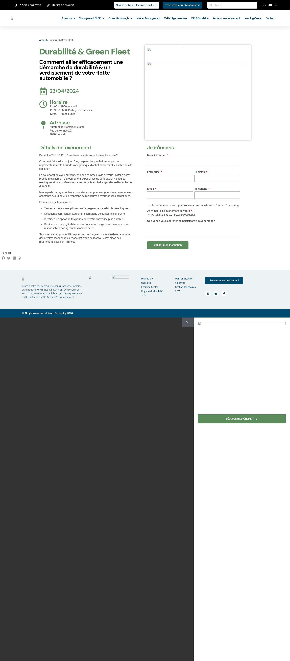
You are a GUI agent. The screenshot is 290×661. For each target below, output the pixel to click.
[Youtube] (216, 293)
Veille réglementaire (175, 18)
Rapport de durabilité (152, 291)
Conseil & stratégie (118, 18)
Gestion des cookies (185, 287)
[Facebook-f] (224, 293)
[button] (3, 258)
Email (151, 188)
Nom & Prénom (156, 155)
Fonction (200, 172)
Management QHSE (90, 18)
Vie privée (180, 282)
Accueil (43, 40)
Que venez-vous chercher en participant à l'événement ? (181, 221)
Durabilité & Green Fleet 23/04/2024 (173, 215)
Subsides (146, 282)
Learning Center (253, 18)
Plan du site (147, 278)
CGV (177, 291)
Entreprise (153, 172)
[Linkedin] (208, 293)
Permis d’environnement (226, 18)
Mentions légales (183, 278)
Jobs (144, 295)
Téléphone (201, 188)
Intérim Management (148, 18)
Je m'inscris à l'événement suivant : (168, 210)
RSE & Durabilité (199, 18)
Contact (270, 18)
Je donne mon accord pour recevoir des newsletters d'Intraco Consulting (195, 205)
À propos (67, 18)
